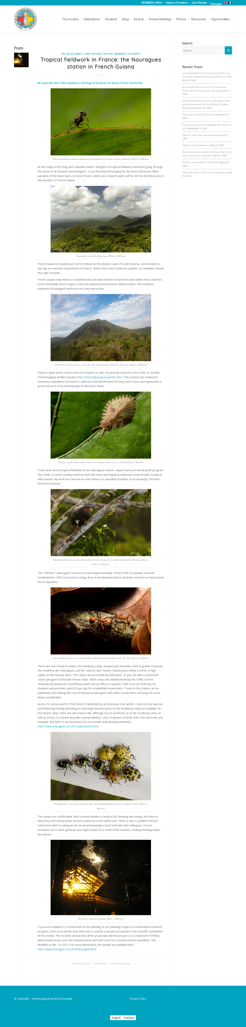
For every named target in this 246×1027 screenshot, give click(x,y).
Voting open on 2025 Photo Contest (198, 114)
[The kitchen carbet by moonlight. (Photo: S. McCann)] (21, 60)
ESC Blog (67, 53)
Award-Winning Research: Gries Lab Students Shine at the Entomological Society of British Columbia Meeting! (206, 104)
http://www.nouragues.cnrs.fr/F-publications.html (68, 726)
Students (134, 53)
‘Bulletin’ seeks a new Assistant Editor (200, 134)
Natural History (102, 53)
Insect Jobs (82, 53)
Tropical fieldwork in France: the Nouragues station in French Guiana (101, 63)
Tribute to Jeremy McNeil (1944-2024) (200, 162)
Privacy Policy (137, 998)
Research (120, 53)
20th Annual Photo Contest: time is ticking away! (205, 172)
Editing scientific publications (196, 145)
